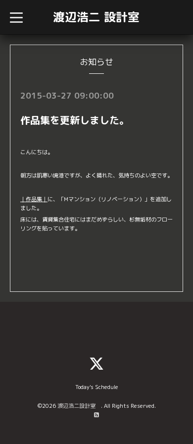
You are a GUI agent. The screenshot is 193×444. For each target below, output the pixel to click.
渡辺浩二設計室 (79, 406)
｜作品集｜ (34, 199)
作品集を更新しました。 (74, 120)
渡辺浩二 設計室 (96, 16)
